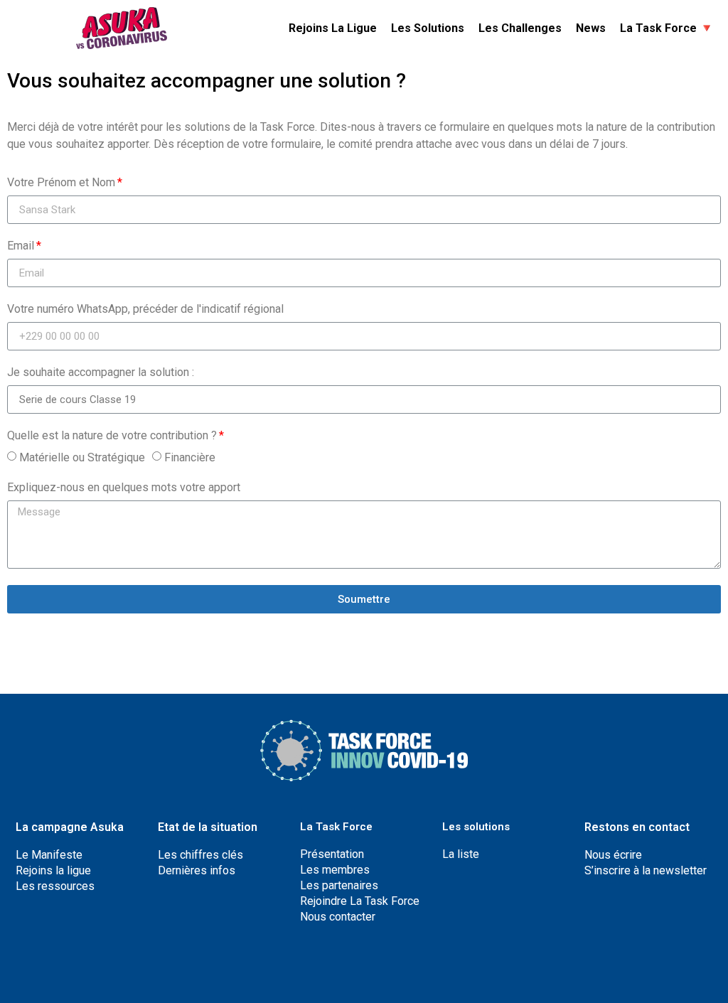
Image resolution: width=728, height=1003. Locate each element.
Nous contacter (337, 916)
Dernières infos (196, 870)
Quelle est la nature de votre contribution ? (112, 436)
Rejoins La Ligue (333, 28)
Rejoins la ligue (53, 870)
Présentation (332, 854)
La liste (460, 854)
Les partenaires (339, 885)
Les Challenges (520, 28)
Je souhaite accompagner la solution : (100, 373)
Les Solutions (427, 28)
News (591, 28)
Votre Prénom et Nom (61, 183)
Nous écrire (613, 855)
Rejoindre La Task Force (359, 901)
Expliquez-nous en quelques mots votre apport (123, 488)
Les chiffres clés (200, 855)
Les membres (335, 869)
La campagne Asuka (70, 827)
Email (20, 246)
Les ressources (55, 886)
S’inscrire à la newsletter (645, 870)
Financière (189, 457)
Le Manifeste (49, 855)
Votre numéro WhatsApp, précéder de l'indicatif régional (145, 310)
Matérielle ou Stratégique (82, 457)
